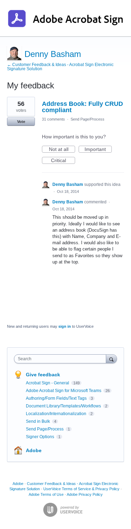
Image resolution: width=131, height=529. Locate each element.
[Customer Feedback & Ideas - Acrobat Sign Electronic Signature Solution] (65, 18)
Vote (21, 121)
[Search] (111, 358)
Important (98, 149)
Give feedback (43, 374)
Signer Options (40, 436)
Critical (63, 161)
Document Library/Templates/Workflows (64, 406)
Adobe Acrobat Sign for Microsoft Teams (64, 390)
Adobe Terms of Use (46, 494)
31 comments (53, 119)
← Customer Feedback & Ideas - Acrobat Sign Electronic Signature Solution (60, 66)
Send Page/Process (87, 119)
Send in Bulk (38, 421)
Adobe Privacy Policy (85, 494)
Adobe (34, 450)
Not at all (62, 149)
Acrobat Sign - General (48, 383)
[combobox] (61, 358)
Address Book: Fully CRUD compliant (82, 107)
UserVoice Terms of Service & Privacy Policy (81, 489)
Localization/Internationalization (56, 413)
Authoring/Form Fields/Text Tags (57, 398)
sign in (64, 326)
